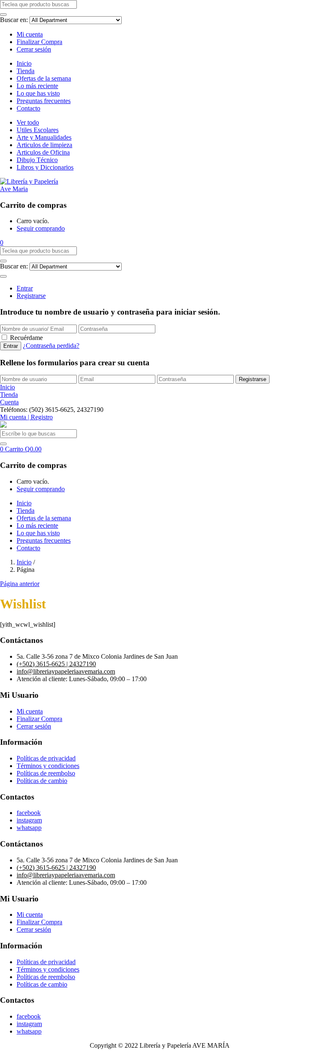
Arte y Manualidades (44, 137)
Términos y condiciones (48, 765)
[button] (1, 242)
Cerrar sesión (34, 49)
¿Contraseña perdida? (51, 345)
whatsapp (29, 827)
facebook (29, 812)
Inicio (24, 63)
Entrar (25, 288)
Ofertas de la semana (44, 78)
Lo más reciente (37, 85)
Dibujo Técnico (37, 159)
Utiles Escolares (38, 129)
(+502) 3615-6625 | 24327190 (56, 663)
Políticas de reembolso (46, 773)
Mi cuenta (30, 34)
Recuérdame (26, 337)
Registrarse (31, 295)
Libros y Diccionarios (45, 167)
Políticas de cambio (42, 780)
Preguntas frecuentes (44, 100)
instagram (29, 820)
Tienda (25, 70)
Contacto (28, 108)
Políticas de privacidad (46, 758)
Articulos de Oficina (43, 152)
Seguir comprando (41, 228)
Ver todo (28, 122)
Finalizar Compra (39, 41)
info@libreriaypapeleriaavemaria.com (66, 671)
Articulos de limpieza (44, 144)
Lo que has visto (38, 93)
